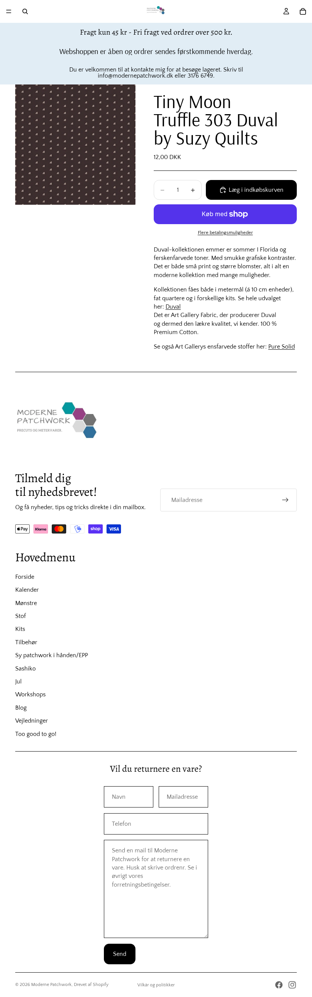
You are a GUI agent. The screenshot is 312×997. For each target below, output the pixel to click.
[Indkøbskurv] (302, 11)
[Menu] (9, 11)
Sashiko (25, 668)
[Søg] (25, 11)
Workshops (30, 694)
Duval (173, 306)
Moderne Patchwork (51, 984)
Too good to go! (35, 734)
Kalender (27, 589)
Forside (24, 576)
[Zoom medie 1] (75, 144)
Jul (18, 681)
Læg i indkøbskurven (256, 189)
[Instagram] (292, 984)
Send (119, 954)
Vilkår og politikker (156, 985)
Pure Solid (281, 346)
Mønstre (26, 603)
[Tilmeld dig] (285, 500)
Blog (21, 707)
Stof (20, 616)
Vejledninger (31, 720)
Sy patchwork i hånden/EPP (51, 655)
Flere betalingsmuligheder (225, 232)
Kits (20, 629)
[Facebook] (278, 984)
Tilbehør (26, 642)
